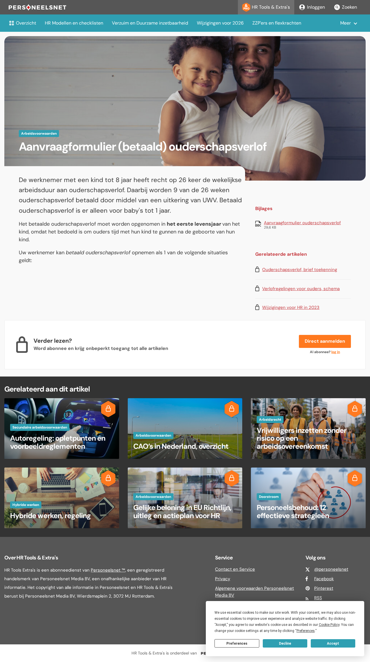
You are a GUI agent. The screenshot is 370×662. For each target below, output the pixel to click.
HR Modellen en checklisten (74, 23)
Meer (345, 23)
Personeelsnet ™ (108, 570)
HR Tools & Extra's (271, 7)
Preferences (236, 643)
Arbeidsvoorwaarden (39, 133)
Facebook (324, 579)
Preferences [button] (306, 631)
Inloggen (316, 7)
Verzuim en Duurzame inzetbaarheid (150, 23)
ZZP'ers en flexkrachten (276, 23)
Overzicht (26, 23)
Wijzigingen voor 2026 (220, 23)
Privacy (222, 579)
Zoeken (349, 7)
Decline (285, 643)
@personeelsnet (331, 569)
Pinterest (323, 588)
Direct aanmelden (325, 341)
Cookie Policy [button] (329, 625)
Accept (333, 643)
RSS (318, 598)
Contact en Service (235, 569)
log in (335, 352)
